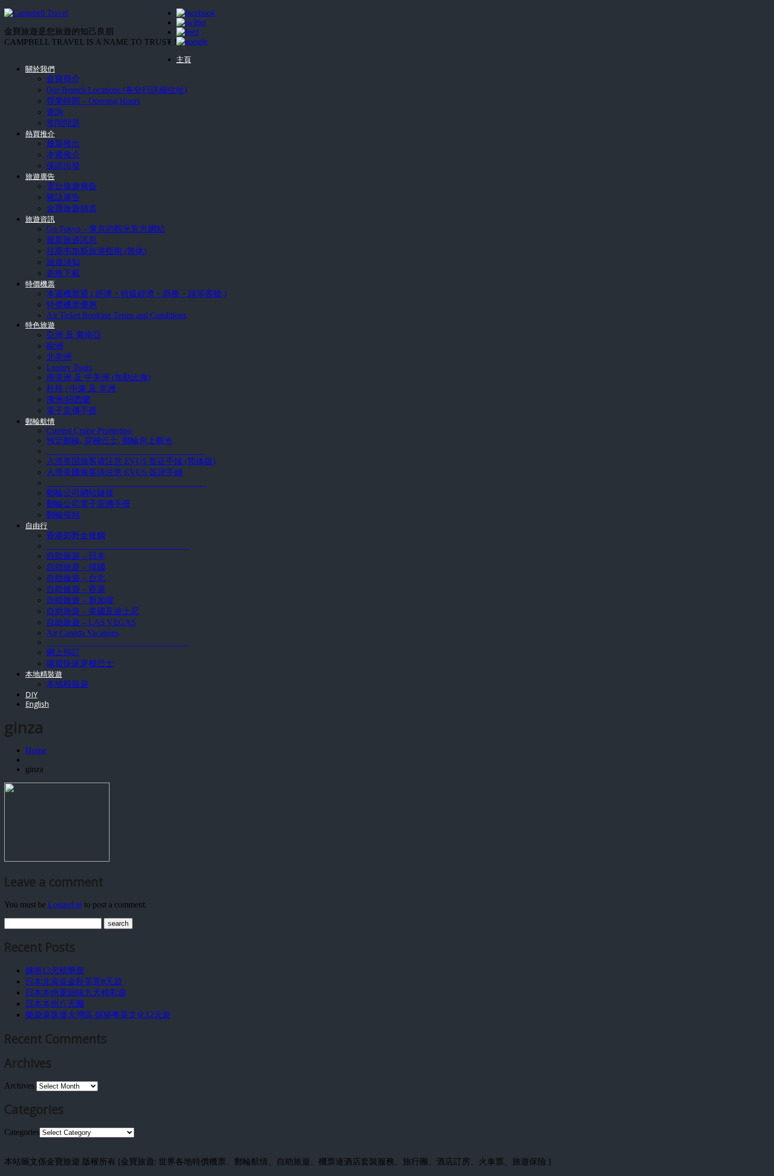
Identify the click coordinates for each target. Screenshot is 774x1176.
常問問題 (63, 122)
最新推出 (63, 143)
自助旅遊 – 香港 (75, 589)
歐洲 (54, 345)
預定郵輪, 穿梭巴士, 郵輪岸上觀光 (109, 440)
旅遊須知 (63, 262)
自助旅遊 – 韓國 (75, 566)
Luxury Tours (69, 367)
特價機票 (40, 284)
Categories (21, 1132)
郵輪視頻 (63, 514)
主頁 (183, 59)
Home (35, 750)
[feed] (187, 31)
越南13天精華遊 (54, 970)
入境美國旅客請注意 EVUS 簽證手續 (114, 472)
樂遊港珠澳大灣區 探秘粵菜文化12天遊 (98, 1014)
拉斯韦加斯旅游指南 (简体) (96, 250)
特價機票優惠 (71, 304)
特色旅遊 (40, 325)
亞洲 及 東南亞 (73, 334)
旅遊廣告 (40, 176)
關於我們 (40, 69)
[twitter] (191, 22)
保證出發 (63, 165)
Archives (19, 1085)
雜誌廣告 (63, 197)
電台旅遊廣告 (71, 186)
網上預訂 (63, 652)
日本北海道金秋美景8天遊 (73, 981)
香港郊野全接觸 (75, 535)
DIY (31, 694)
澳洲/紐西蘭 (68, 399)
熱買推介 (40, 134)
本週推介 (63, 154)
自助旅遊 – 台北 (75, 578)
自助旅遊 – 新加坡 (80, 600)
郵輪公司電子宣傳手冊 (88, 503)
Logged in (65, 904)
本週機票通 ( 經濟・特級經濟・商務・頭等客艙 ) (136, 293)
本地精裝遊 (43, 674)
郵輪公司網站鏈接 (80, 492)
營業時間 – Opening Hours (93, 100)
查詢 (54, 111)
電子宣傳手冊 (71, 410)
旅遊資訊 (40, 219)
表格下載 (63, 273)
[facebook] (195, 12)
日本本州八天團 (54, 1003)
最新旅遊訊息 (71, 239)
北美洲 (59, 356)
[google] (191, 41)
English (37, 704)
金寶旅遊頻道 (71, 208)
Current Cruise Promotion (89, 430)
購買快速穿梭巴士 (80, 663)
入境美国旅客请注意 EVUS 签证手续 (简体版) (130, 461)
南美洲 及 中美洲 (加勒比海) (98, 377)
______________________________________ (126, 451)
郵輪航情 (40, 421)
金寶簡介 (63, 78)
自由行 (36, 525)
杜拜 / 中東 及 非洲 (81, 388)
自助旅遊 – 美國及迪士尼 (92, 611)
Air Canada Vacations (82, 632)
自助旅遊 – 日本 (75, 555)
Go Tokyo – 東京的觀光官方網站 (105, 228)
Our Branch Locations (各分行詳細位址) (116, 89)
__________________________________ (118, 545)
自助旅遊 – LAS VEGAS (91, 622)
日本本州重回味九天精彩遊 (75, 992)
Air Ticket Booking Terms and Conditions (116, 315)
